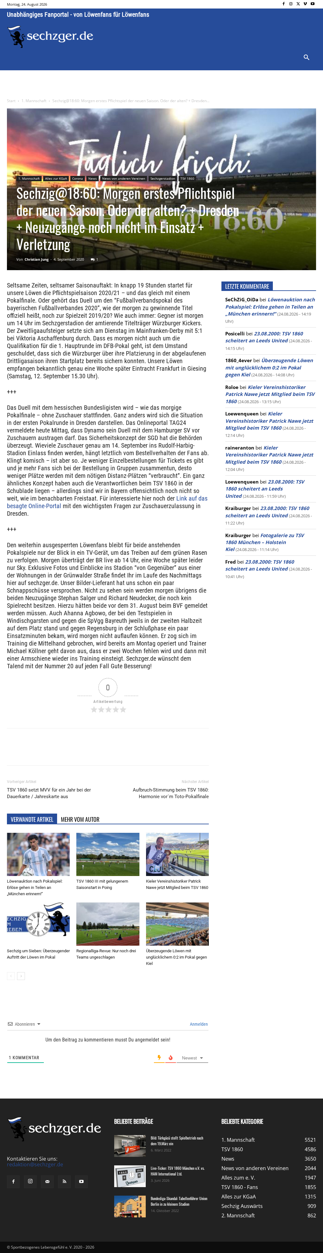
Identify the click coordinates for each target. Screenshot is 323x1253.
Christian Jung (37, 259)
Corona (77, 178)
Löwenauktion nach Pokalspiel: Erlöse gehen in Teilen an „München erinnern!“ (34, 887)
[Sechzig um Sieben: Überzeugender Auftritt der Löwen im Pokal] (38, 924)
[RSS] (64, 1181)
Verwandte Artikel (32, 819)
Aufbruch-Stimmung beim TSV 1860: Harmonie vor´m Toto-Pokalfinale (171, 793)
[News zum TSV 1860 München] (50, 37)
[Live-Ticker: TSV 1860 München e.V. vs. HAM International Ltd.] (130, 1176)
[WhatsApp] (80, 752)
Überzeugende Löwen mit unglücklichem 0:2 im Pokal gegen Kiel (176, 957)
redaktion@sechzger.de (35, 1164)
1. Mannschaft (33, 100)
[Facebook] (283, 4)
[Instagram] (291, 4)
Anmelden (198, 1024)
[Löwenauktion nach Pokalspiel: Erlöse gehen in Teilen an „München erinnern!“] (38, 854)
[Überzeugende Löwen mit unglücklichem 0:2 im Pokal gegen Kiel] (177, 924)
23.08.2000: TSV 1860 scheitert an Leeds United (264, 489)
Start (11, 100)
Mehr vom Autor (80, 819)
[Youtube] (312, 4)
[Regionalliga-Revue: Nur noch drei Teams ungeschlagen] (107, 924)
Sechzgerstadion (162, 178)
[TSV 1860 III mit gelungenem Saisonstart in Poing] (107, 854)
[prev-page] (11, 976)
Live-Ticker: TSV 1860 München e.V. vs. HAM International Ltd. (177, 1170)
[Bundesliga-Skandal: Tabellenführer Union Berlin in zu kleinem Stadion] (130, 1206)
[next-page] (21, 976)
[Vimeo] (305, 4)
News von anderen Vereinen (123, 178)
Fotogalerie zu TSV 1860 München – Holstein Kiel (264, 542)
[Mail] (47, 1181)
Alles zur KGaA (56, 178)
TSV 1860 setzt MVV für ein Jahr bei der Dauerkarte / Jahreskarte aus (49, 793)
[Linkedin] (95, 752)
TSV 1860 (187, 178)
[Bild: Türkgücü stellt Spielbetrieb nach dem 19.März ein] (130, 1146)
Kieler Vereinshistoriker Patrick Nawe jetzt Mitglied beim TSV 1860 (269, 394)
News (92, 178)
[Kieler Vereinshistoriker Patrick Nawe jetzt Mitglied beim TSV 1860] (177, 854)
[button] (306, 57)
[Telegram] (109, 752)
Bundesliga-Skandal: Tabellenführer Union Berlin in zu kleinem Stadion (179, 1201)
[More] (124, 752)
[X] (298, 4)
